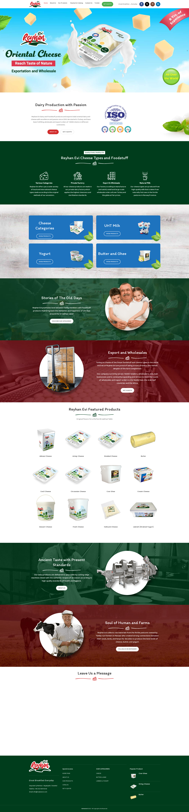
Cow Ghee (111, 491)
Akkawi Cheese (45, 456)
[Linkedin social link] (158, 4)
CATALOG (65, 785)
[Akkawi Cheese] (45, 439)
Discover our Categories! (61, 321)
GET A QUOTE (66, 788)
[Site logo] (35, 4)
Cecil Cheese (45, 491)
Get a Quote (67, 132)
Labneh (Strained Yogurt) (143, 527)
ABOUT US (65, 777)
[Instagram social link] (152, 4)
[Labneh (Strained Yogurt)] (143, 510)
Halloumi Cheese (111, 527)
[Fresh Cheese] (78, 510)
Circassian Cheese (78, 491)
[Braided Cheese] (111, 439)
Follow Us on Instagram (127, 649)
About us (53, 132)
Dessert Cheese (45, 527)
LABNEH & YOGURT (102, 781)
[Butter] (143, 439)
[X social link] (147, 4)
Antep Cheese (78, 456)
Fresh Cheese (78, 527)
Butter (143, 456)
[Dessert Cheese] (45, 510)
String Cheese (144, 784)
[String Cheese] (133, 786)
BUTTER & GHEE (101, 777)
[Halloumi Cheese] (111, 510)
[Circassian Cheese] (78, 474)
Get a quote (107, 4)
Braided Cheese (110, 456)
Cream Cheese (143, 491)
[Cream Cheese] (143, 474)
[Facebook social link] (141, 4)
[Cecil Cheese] (45, 474)
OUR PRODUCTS (67, 781)
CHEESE (98, 773)
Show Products (45, 236)
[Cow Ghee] (111, 474)
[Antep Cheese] (78, 439)
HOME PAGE (66, 773)
